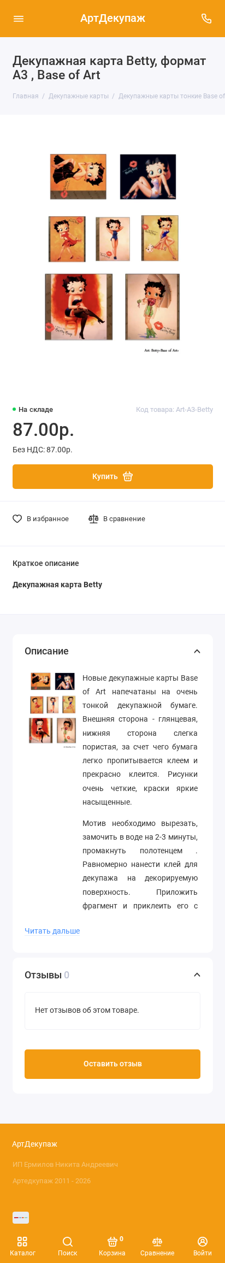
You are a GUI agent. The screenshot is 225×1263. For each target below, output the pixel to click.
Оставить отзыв (113, 1064)
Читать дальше (52, 930)
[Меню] (18, 18)
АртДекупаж (112, 18)
